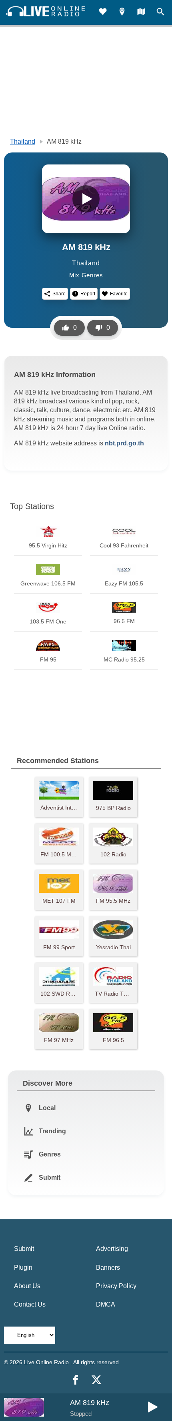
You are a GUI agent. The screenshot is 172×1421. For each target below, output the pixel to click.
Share (59, 294)
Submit (24, 1248)
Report (87, 294)
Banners (108, 1267)
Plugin (23, 1267)
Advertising (112, 1248)
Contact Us (30, 1304)
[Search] (160, 13)
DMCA (105, 1304)
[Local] (122, 13)
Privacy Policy (116, 1286)
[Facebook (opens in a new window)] (75, 1379)
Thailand (22, 141)
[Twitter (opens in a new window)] (96, 1379)
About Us (27, 1286)
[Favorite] (102, 13)
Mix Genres (86, 275)
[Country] (141, 13)
